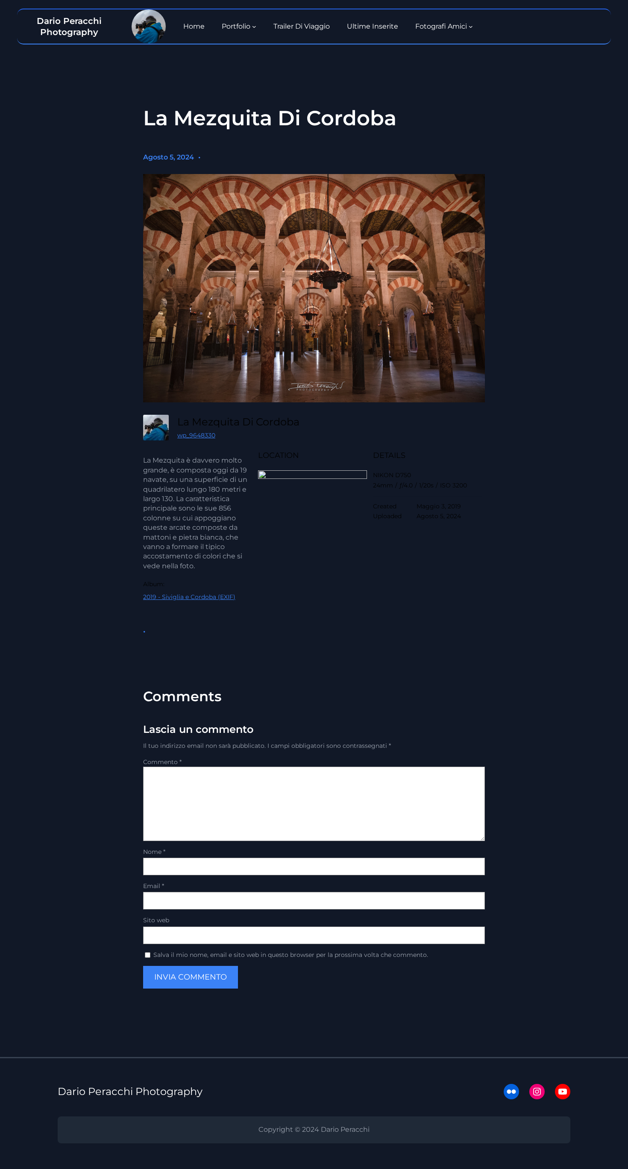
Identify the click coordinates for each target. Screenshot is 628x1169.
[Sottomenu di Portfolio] (254, 26)
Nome (154, 852)
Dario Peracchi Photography (130, 1091)
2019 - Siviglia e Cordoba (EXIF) (189, 597)
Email (153, 886)
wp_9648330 (196, 435)
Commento (162, 762)
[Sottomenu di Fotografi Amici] (471, 26)
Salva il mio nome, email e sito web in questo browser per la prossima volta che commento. (290, 955)
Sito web (156, 920)
